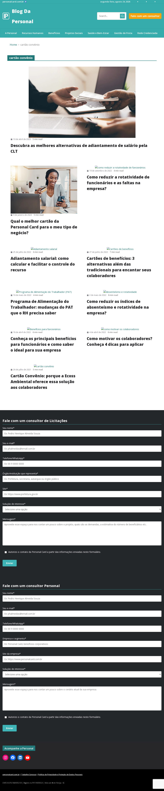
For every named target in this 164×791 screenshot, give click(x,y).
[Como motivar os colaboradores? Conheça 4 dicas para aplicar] (120, 329)
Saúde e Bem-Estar (98, 33)
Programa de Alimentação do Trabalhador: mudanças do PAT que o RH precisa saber (42, 307)
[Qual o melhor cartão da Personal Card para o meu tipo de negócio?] (44, 189)
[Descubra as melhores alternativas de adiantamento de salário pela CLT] (82, 102)
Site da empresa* (12, 653)
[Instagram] (5, 757)
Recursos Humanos (32, 33)
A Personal (11, 33)
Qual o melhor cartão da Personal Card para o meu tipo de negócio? (44, 227)
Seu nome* (8, 428)
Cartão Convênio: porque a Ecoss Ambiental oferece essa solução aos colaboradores (43, 381)
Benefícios (54, 33)
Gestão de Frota (123, 33)
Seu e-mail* (9, 443)
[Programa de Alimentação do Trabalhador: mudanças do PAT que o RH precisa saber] (44, 292)
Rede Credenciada (147, 33)
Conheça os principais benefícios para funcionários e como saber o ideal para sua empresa (43, 344)
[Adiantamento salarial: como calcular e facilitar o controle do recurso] (44, 249)
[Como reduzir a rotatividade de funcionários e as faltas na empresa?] (120, 167)
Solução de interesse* (14, 504)
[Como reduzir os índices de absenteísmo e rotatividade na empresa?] (120, 292)
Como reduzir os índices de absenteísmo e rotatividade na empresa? (118, 307)
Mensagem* (9, 519)
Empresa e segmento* (14, 638)
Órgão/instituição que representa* (20, 473)
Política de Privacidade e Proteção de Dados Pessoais (60, 774)
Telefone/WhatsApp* (14, 458)
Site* (5, 488)
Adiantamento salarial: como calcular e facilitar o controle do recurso (43, 264)
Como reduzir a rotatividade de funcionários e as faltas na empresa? (118, 182)
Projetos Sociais (74, 33)
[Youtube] (27, 758)
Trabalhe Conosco (28, 774)
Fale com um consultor (145, 16)
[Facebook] (13, 757)
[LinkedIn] (20, 757)
